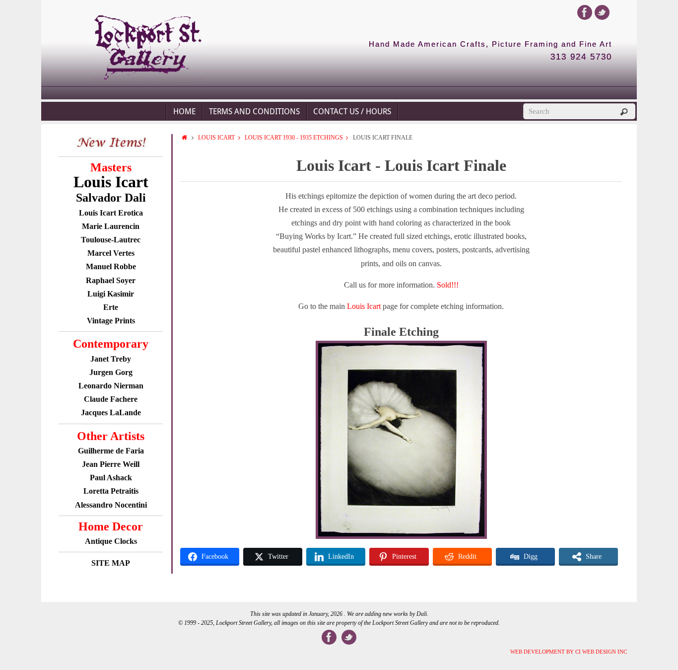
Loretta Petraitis (110, 491)
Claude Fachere (110, 399)
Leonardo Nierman (110, 385)
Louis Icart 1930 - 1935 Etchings (294, 137)
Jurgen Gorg (111, 372)
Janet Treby (110, 359)
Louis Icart (216, 137)
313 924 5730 (581, 57)
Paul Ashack (111, 477)
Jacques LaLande (111, 412)
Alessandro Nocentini (111, 505)
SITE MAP (110, 563)
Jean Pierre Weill (110, 464)
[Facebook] (584, 12)
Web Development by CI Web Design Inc (568, 652)
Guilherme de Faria (111, 451)
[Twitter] (602, 12)
